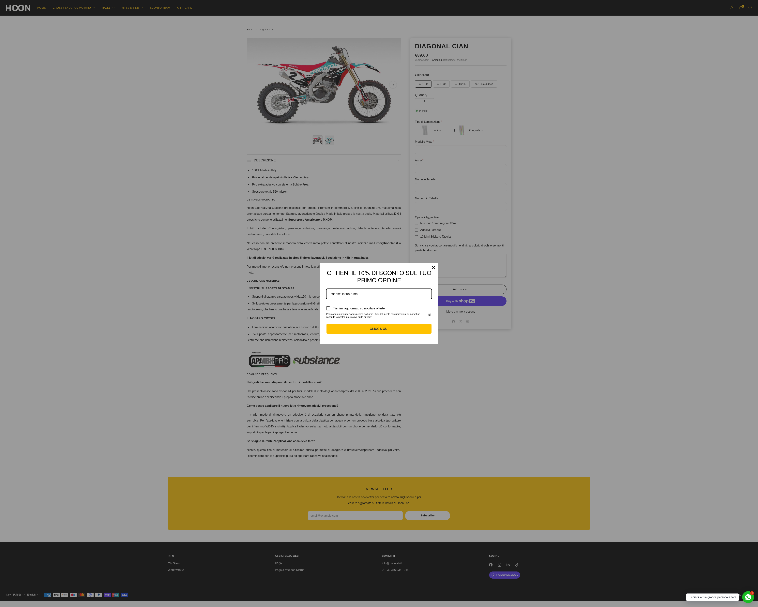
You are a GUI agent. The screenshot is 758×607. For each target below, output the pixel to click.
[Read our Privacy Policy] (429, 314)
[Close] (433, 267)
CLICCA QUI (379, 328)
